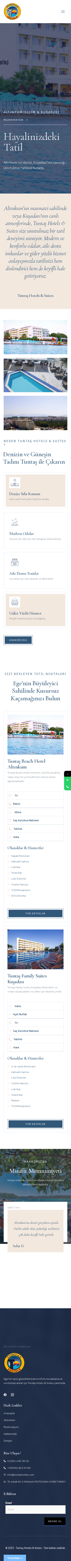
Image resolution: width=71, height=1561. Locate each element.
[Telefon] (67, 786)
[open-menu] (63, 12)
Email (9, 1502)
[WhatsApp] (67, 780)
